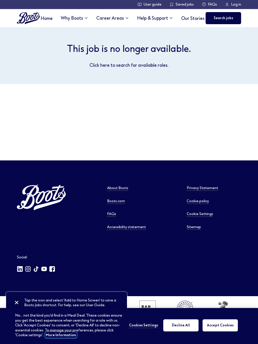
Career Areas (110, 18)
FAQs (212, 4)
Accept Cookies (220, 325)
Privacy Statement (202, 188)
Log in (236, 4)
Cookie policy (198, 201)
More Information (61, 335)
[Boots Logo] (28, 18)
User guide (153, 4)
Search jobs (223, 18)
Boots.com (116, 201)
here (105, 65)
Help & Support (152, 18)
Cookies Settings (143, 325)
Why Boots (72, 18)
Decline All (181, 325)
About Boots (117, 188)
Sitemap (194, 227)
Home (47, 18)
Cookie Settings (200, 214)
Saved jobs (185, 4)
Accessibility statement (126, 227)
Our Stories (193, 18)
